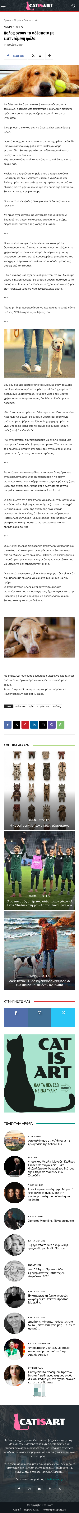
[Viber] (52, 725)
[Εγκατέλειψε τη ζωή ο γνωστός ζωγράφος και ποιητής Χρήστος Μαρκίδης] (14, 1297)
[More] (49, 56)
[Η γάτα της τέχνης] (39, 5)
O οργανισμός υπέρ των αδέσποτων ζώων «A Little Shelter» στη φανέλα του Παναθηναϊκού (39, 903)
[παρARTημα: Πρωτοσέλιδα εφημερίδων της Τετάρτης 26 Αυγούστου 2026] (14, 1271)
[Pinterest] (25, 725)
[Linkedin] (34, 725)
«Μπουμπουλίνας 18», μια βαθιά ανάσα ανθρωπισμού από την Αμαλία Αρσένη (49, 1351)
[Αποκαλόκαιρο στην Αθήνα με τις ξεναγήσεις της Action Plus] (14, 1140)
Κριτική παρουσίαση (39, 1343)
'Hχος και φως (35, 1185)
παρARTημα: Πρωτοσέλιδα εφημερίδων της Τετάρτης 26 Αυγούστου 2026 (46, 1273)
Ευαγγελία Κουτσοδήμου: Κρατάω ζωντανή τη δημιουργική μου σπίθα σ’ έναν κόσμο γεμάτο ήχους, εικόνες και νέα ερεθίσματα (51, 1377)
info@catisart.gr (54, 1479)
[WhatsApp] (60, 725)
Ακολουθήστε (39, 1009)
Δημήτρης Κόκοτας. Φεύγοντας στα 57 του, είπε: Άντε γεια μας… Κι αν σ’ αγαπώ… (51, 1325)
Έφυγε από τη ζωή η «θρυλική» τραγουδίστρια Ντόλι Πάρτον (48, 1246)
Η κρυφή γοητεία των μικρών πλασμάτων (39, 825)
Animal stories (31, 20)
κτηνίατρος (43, 706)
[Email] (43, 725)
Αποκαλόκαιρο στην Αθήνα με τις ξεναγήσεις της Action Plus (49, 1142)
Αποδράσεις (34, 1136)
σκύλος (57, 706)
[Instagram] (29, 1489)
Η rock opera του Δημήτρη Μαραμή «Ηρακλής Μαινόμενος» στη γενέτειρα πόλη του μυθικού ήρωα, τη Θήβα (50, 1194)
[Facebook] (8, 725)
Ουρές (17, 20)
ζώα (31, 706)
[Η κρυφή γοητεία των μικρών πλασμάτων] (39, 790)
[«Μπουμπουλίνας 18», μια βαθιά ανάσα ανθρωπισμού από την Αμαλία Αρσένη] (14, 1349)
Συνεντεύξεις (35, 1368)
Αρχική (8, 20)
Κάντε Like (16, 1009)
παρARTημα (34, 1265)
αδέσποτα (20, 706)
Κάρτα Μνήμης (36, 1241)
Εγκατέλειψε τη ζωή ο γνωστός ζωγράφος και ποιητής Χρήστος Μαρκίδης (48, 1299)
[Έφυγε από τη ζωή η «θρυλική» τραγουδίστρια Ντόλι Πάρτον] (14, 1245)
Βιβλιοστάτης (35, 1216)
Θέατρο (32, 1157)
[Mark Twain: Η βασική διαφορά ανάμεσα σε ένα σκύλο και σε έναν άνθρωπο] (39, 950)
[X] (16, 725)
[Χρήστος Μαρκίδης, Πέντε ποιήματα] (14, 1219)
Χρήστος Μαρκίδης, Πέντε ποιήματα (51, 1220)
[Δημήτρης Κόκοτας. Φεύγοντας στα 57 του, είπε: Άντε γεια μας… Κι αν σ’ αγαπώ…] (14, 1323)
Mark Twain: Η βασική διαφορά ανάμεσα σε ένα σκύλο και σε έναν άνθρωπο (39, 983)
